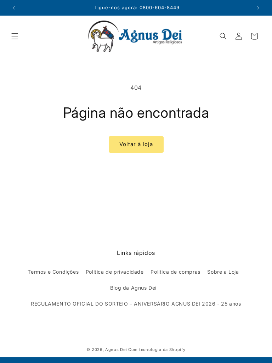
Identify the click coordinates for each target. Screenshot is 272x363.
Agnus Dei (116, 349)
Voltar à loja (136, 144)
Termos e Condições (53, 272)
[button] (15, 36)
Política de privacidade (115, 272)
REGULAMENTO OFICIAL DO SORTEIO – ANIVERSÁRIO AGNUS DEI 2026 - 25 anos (136, 304)
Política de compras (175, 272)
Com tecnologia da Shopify (157, 349)
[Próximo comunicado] (258, 8)
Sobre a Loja (223, 272)
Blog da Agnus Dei (133, 288)
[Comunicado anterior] (14, 8)
